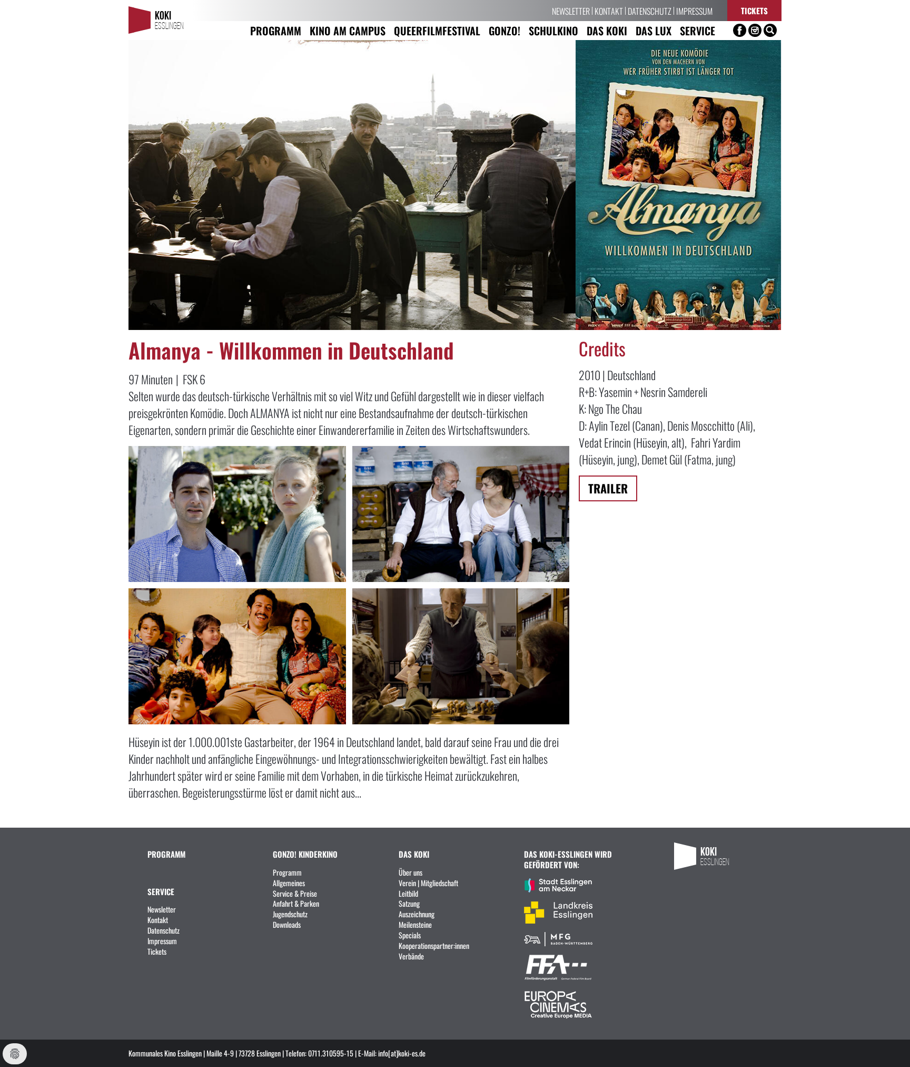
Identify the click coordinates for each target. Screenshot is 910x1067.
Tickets (754, 10)
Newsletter (571, 10)
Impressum (694, 10)
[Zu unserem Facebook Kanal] (739, 30)
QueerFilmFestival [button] (437, 30)
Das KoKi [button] (607, 30)
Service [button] (697, 30)
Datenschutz (649, 10)
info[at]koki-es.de (402, 1053)
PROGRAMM (166, 853)
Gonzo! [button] (504, 30)
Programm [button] (275, 30)
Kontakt (609, 10)
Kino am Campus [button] (347, 30)
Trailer (608, 488)
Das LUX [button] (653, 30)
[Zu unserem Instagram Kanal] (754, 30)
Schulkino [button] (553, 30)
